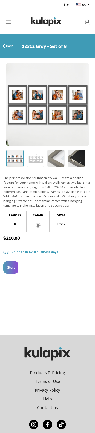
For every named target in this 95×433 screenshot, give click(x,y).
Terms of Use (47, 381)
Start (11, 267)
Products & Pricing (47, 372)
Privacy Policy (47, 390)
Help (47, 399)
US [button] (84, 5)
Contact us (47, 407)
